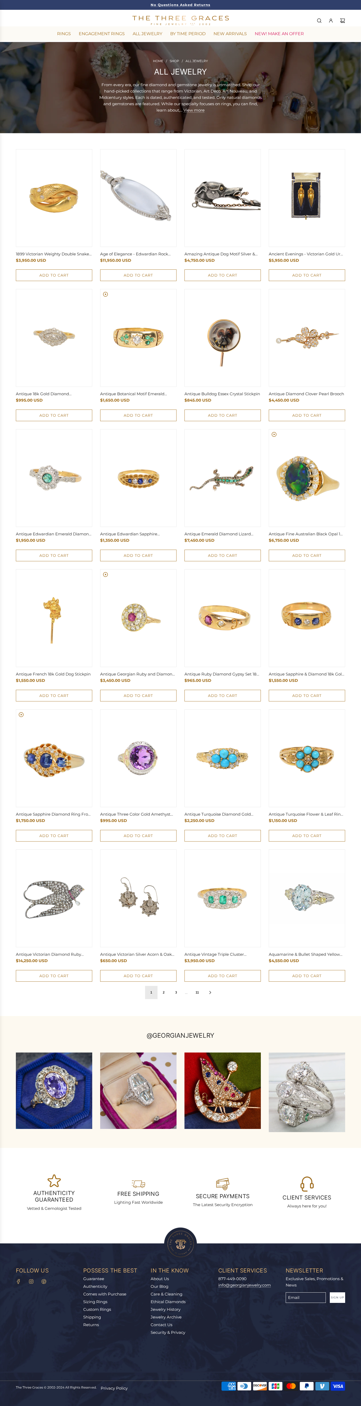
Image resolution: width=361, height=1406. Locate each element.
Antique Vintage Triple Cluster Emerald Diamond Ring (214, 955)
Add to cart (54, 275)
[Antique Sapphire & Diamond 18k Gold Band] (307, 618)
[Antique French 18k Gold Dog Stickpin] (54, 618)
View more (194, 110)
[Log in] (331, 20)
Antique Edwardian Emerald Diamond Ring (53, 534)
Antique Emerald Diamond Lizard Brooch (217, 534)
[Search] (319, 20)
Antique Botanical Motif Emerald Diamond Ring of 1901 (132, 394)
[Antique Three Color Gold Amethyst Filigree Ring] (138, 758)
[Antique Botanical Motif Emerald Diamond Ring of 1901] (138, 338)
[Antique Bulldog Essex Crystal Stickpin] (223, 338)
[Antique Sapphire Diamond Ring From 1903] (54, 758)
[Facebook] (18, 1281)
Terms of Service (285, 1375)
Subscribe (289, 1353)
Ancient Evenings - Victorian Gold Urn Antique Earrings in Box (306, 254)
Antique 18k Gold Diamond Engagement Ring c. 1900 (42, 394)
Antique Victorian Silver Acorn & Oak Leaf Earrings (136, 955)
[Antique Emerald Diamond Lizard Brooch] (223, 478)
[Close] (346, 1244)
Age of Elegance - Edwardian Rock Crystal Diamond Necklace (134, 254)
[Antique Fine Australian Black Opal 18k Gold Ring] (307, 478)
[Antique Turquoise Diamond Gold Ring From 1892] (223, 758)
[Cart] (342, 20)
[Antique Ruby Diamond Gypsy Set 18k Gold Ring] (223, 618)
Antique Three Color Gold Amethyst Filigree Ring (135, 814)
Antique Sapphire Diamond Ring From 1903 (54, 814)
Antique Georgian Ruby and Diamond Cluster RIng (137, 674)
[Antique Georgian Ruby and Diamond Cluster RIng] (138, 618)
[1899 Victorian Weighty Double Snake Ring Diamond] (54, 198)
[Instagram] (31, 1281)
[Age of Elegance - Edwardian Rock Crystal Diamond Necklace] (138, 198)
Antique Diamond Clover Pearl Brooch (306, 393)
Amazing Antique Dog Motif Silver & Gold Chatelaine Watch (219, 254)
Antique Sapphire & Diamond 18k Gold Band (306, 674)
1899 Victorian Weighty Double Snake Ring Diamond (52, 254)
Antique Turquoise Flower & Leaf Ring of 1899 (306, 814)
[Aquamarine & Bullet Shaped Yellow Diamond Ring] (307, 898)
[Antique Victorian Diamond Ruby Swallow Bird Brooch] (54, 898)
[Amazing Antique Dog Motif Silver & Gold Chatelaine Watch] (223, 197)
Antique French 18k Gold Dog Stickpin (53, 674)
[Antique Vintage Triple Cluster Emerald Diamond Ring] (223, 898)
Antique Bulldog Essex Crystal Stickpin (222, 393)
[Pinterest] (44, 1281)
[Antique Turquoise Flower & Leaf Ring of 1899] (307, 758)
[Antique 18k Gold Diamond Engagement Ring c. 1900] (54, 338)
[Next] (210, 992)
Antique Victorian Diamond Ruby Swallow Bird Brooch (48, 955)
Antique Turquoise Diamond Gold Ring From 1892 (217, 814)
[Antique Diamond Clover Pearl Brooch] (307, 338)
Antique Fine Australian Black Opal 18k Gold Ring (307, 534)
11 (197, 992)
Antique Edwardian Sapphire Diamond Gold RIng (128, 534)
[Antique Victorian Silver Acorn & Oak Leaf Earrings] (138, 898)
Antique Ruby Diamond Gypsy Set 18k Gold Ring (221, 674)
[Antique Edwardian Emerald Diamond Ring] (54, 478)
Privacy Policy (114, 1388)
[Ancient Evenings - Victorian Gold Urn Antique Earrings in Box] (307, 198)
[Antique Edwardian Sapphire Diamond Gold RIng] (138, 478)
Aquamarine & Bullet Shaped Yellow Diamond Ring (304, 955)
